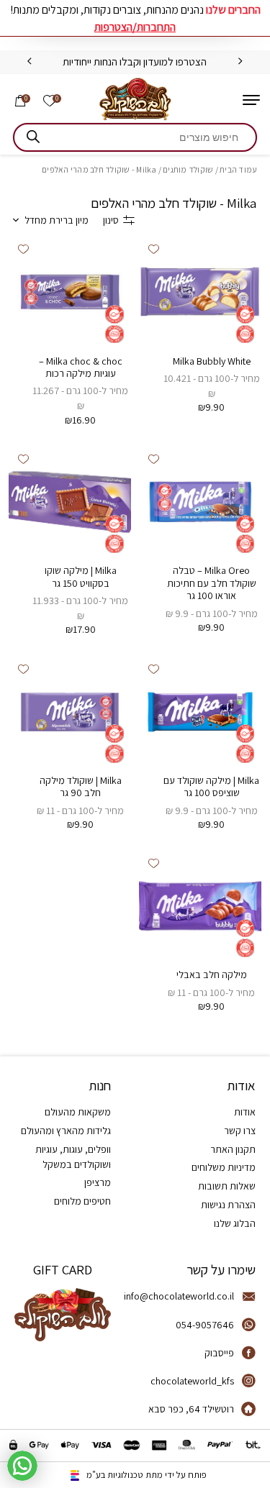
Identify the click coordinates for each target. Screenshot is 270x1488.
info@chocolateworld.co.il (179, 1296)
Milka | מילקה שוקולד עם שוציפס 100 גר (211, 787)
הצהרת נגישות (228, 1204)
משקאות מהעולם (78, 1111)
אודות (245, 1111)
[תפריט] (251, 100)
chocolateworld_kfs (192, 1380)
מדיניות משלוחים (224, 1167)
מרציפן (97, 1182)
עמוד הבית (238, 169)
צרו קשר (240, 1130)
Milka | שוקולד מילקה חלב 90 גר (81, 787)
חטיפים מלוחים (82, 1201)
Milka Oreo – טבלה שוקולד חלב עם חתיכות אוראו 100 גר (211, 583)
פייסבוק (219, 1352)
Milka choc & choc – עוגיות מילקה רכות (80, 367)
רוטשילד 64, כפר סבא (191, 1408)
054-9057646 (205, 1324)
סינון (111, 220)
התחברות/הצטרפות (135, 27)
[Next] (29, 61)
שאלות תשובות (227, 1185)
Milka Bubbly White (212, 361)
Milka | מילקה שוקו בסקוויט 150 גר (81, 577)
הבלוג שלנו (235, 1223)
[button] (153, 250)
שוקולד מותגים (188, 169)
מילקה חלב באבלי (211, 974)
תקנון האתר (233, 1149)
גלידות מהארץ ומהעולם (66, 1130)
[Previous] (240, 61)
